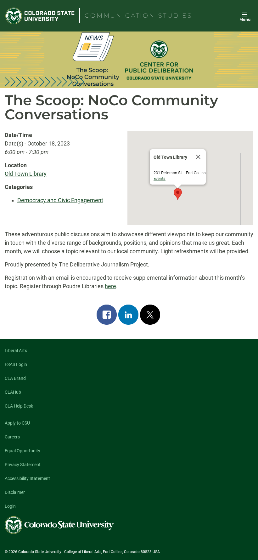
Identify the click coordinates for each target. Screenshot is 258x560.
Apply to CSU (17, 423)
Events (159, 178)
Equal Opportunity (22, 450)
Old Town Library (26, 173)
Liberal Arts (16, 350)
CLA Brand (15, 378)
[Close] (198, 156)
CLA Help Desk (19, 406)
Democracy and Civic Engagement (60, 200)
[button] (178, 194)
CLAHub (13, 392)
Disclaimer (15, 492)
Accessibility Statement (27, 478)
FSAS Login (16, 364)
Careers (12, 436)
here (110, 286)
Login (10, 506)
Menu (244, 19)
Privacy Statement (23, 464)
